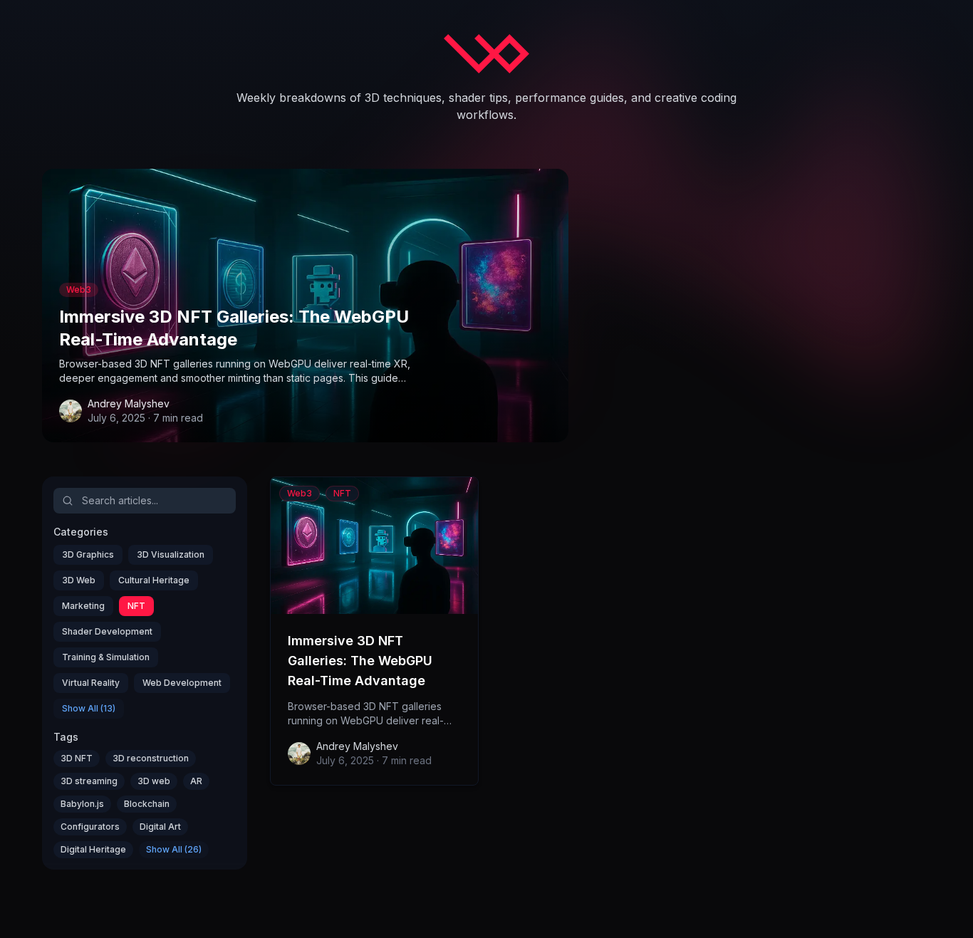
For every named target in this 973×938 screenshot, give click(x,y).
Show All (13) (88, 708)
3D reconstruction (151, 758)
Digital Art (160, 826)
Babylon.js (82, 803)
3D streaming (89, 781)
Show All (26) (174, 849)
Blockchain (147, 803)
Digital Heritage (93, 849)
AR (196, 781)
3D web (153, 781)
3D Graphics (88, 554)
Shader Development (107, 631)
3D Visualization (170, 554)
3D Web (78, 580)
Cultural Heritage (153, 580)
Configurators (90, 826)
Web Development (182, 682)
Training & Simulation (106, 657)
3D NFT (77, 758)
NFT (136, 605)
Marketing (83, 605)
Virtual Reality (91, 682)
